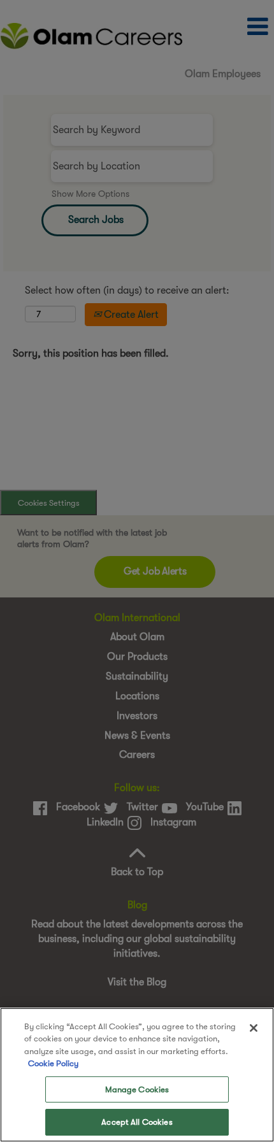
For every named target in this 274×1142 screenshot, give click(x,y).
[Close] (254, 1028)
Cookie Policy (53, 1063)
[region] (137, 1075)
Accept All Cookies (136, 1122)
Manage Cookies (137, 1089)
